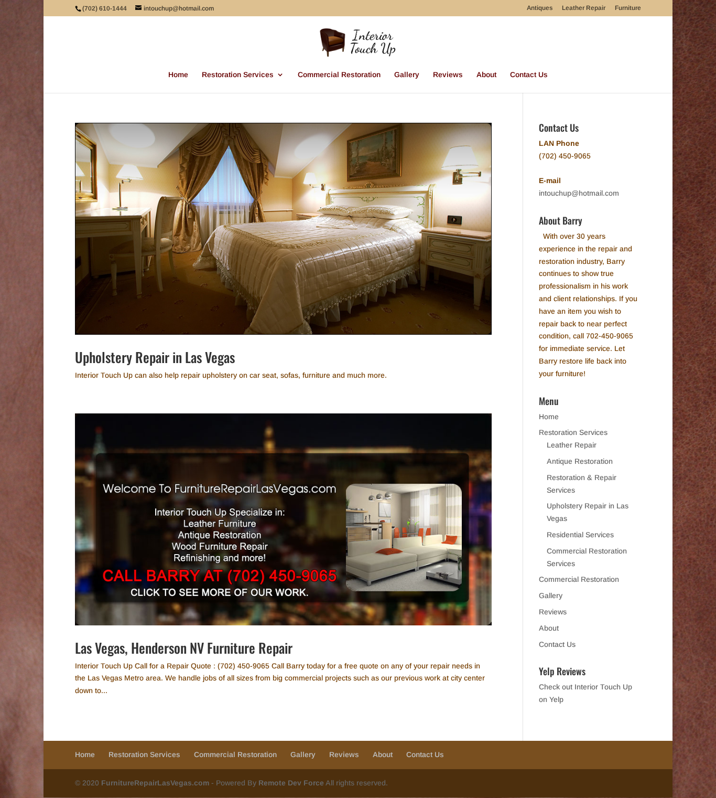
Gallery (406, 75)
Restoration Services (238, 75)
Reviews (448, 75)
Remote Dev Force (291, 783)
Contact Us (529, 75)
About (486, 75)
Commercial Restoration (339, 75)
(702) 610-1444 (104, 8)
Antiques (539, 8)
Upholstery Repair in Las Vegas (155, 357)
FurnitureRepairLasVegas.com (155, 783)
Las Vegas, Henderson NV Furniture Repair (183, 647)
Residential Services (580, 534)
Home (178, 75)
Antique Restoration (580, 461)
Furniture (628, 8)
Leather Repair (583, 8)
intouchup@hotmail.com (579, 193)
